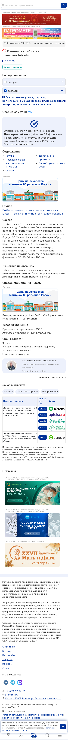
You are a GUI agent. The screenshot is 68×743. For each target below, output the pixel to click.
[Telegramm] (12, 682)
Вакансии (7, 663)
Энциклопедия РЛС (15, 43)
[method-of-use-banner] (31, 19)
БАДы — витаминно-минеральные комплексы (30, 210)
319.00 (43, 409)
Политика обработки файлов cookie (21, 717)
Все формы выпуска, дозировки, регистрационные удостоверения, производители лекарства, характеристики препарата (34, 101)
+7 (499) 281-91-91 (15, 691)
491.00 (43, 415)
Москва (8, 391)
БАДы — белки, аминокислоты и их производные (32, 213)
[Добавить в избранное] (4, 51)
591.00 (43, 428)
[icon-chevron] (62, 82)
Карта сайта (8, 655)
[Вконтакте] (5, 682)
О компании (8, 646)
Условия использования (15, 714)
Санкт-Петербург (27, 391)
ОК (62, 726)
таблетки (13, 91)
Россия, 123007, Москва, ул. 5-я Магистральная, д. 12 (33, 698)
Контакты (7, 651)
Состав (10, 170)
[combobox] (31, 5)
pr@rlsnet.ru (11, 694)
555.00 (43, 421)
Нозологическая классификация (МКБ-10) (15, 163)
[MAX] (19, 682)
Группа (10, 156)
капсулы (13, 82)
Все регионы (50, 391)
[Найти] (64, 5)
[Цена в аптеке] (57, 409)
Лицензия (7, 659)
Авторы (6, 668)
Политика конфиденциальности (46, 714)
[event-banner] (32, 555)
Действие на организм (46, 157)
